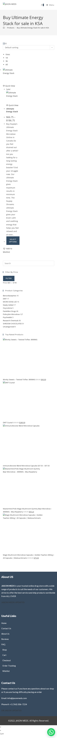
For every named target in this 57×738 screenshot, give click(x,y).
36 (7, 61)
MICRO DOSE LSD (10, 302)
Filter (9, 278)
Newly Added (8, 305)
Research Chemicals (10, 320)
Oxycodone (7, 308)
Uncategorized (8, 326)
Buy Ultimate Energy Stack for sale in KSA (33, 27)
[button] (11, 250)
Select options (13, 240)
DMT (5, 298)
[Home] (4, 27)
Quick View (10, 86)
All (7, 64)
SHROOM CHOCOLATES (12, 323)
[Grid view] (4, 43)
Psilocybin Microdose (11, 314)
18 (7, 57)
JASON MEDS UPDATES (13, 602)
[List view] (6, 43)
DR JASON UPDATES (11, 710)
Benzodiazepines (9, 295)
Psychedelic (7, 317)
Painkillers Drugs (9, 311)
